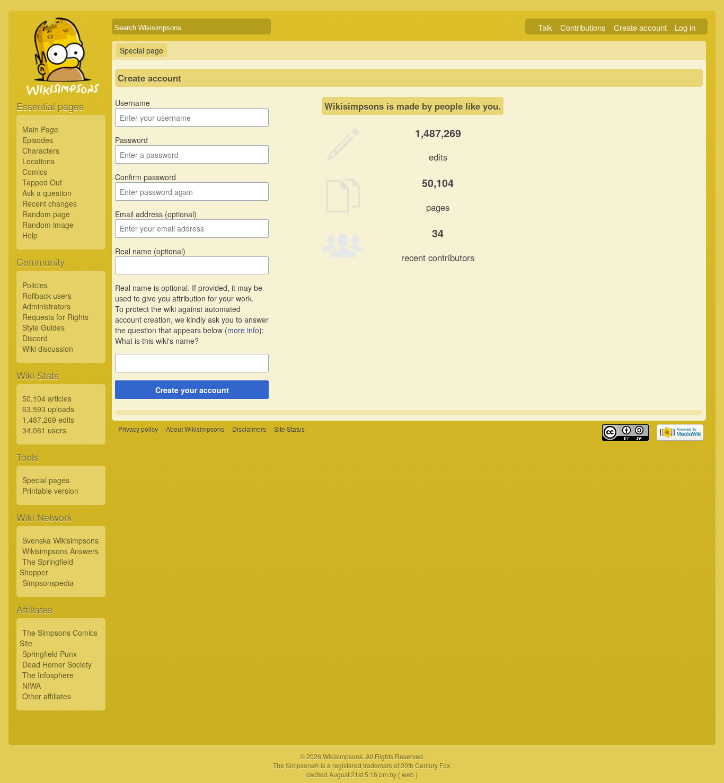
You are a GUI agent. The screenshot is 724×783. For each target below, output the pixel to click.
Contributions (583, 27)
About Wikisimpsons (195, 428)
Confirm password (145, 177)
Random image (48, 224)
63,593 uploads (48, 409)
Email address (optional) (156, 214)
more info (243, 330)
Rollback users (47, 295)
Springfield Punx (49, 653)
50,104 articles (47, 398)
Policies (35, 285)
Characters (40, 150)
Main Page (40, 129)
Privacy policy (138, 428)
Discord (35, 338)
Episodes (37, 140)
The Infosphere (48, 675)
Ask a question (47, 193)
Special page (141, 50)
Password (131, 140)
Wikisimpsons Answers (60, 551)
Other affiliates (46, 696)
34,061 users (44, 430)
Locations (38, 161)
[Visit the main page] (60, 80)
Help (30, 235)
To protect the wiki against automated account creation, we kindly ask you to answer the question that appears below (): (192, 319)
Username (132, 102)
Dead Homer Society (57, 664)
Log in (685, 27)
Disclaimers (249, 428)
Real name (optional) (150, 251)
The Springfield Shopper (46, 566)
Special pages (45, 480)
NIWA (31, 685)
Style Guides (43, 327)
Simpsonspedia (48, 582)
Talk (545, 27)
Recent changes (49, 203)
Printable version (50, 490)
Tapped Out (42, 182)
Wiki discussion (47, 348)
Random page (46, 214)
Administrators (46, 306)
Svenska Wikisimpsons (60, 540)
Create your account (192, 390)
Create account (640, 27)
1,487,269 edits (48, 419)
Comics (34, 171)
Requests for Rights (55, 317)
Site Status (289, 428)
